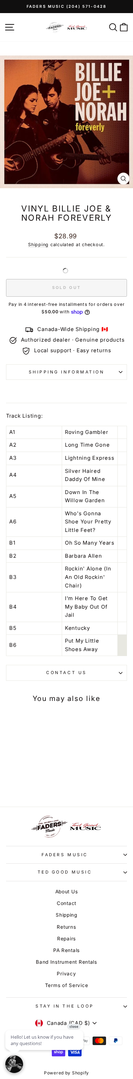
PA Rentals (66, 950)
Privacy (66, 973)
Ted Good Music (65, 872)
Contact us (66, 672)
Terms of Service (66, 985)
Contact (66, 903)
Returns (66, 927)
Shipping (38, 244)
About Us (66, 891)
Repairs (66, 938)
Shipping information (67, 372)
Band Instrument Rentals (66, 962)
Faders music (64, 854)
